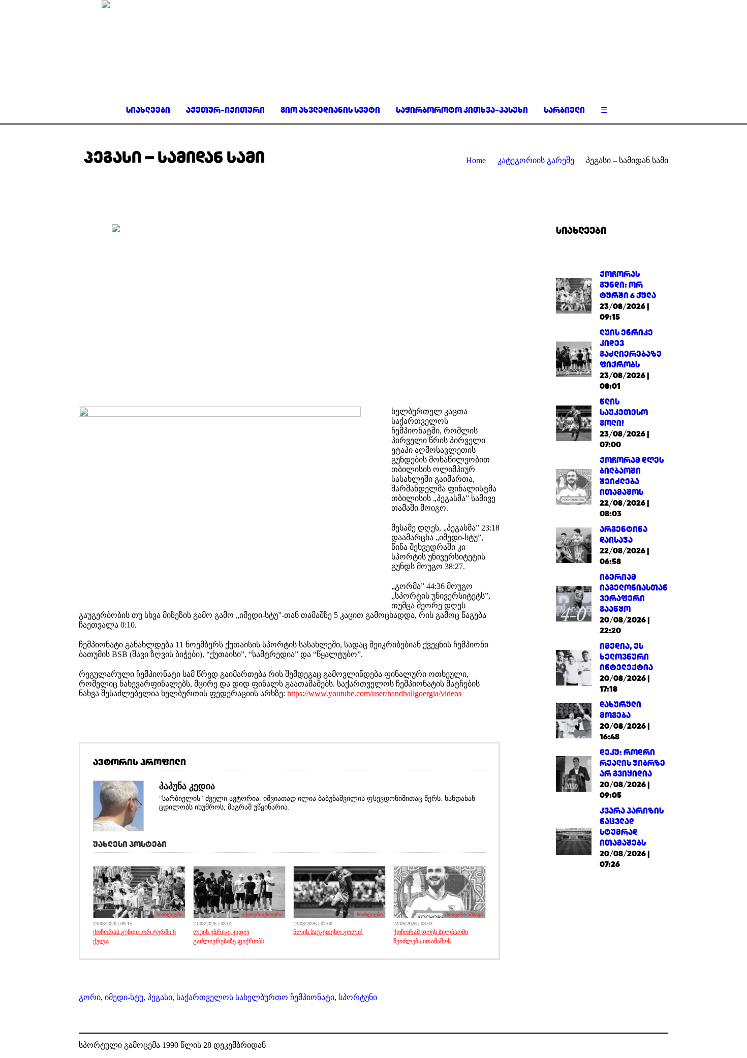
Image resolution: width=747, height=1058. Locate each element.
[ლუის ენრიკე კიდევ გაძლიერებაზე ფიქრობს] (574, 358)
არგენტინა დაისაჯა (623, 534)
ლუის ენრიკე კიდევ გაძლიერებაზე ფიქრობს (228, 936)
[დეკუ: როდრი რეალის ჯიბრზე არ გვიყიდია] (574, 772)
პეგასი (159, 997)
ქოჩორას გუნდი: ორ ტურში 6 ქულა (134, 936)
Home (476, 160)
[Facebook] (645, 1046)
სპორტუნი (357, 997)
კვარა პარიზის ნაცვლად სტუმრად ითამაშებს (632, 826)
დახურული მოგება (620, 710)
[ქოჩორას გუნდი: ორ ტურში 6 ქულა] (574, 294)
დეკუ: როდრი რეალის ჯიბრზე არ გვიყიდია (632, 763)
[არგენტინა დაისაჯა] (574, 544)
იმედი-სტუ (124, 997)
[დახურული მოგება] (574, 719)
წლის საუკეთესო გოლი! (328, 932)
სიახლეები (169, 914)
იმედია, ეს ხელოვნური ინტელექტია (626, 657)
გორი (90, 997)
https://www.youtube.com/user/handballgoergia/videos (374, 693)
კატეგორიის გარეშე (535, 160)
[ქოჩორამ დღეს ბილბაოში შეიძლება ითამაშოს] (574, 486)
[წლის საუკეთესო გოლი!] (574, 422)
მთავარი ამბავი (464, 914)
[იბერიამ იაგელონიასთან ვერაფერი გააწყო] (574, 603)
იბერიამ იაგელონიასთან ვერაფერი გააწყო (634, 593)
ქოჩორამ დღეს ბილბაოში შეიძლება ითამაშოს (430, 936)
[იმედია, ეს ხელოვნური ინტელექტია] (574, 666)
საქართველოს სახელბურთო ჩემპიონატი (255, 997)
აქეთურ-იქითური (262, 914)
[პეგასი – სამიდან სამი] (290, 307)
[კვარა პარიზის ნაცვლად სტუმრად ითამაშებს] (574, 836)
